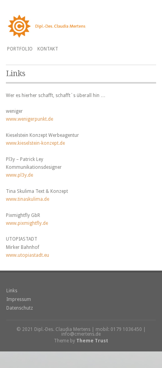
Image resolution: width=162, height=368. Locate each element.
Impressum (18, 299)
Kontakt (47, 49)
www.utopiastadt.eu (27, 255)
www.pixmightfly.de (27, 223)
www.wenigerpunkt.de (29, 119)
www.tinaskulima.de (27, 199)
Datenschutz (19, 308)
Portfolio (20, 49)
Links (11, 290)
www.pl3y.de (19, 175)
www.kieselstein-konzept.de (35, 143)
